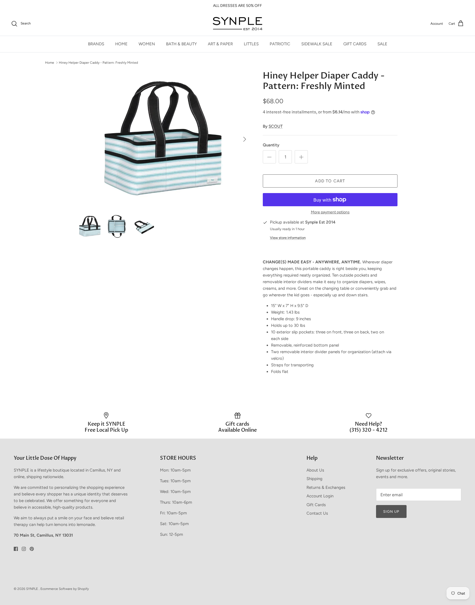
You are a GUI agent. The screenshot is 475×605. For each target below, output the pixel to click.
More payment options (330, 212)
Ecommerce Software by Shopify (64, 589)
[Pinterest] (32, 549)
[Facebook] (16, 549)
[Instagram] (24, 549)
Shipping (314, 478)
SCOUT (276, 126)
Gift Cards (316, 504)
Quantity (271, 145)
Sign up (391, 511)
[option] (164, 139)
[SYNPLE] (237, 23)
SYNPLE (32, 589)
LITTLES (251, 43)
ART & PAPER (220, 43)
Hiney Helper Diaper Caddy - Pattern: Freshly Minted (98, 63)
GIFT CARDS (354, 43)
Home (49, 63)
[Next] (245, 139)
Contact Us (317, 513)
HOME (121, 43)
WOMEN (147, 43)
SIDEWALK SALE (316, 43)
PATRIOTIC (280, 43)
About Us (315, 470)
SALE (382, 43)
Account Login (319, 496)
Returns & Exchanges (325, 487)
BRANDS (96, 43)
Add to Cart (330, 181)
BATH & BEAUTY (181, 43)
